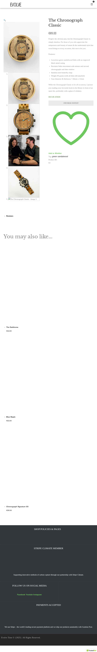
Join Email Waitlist (62, 331)
